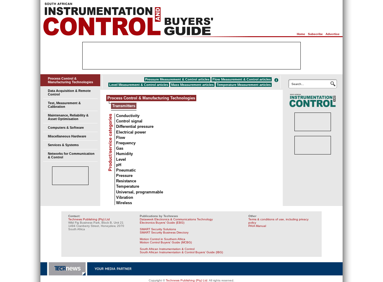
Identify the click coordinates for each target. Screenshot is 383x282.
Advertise (333, 34)
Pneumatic (126, 170)
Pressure (124, 175)
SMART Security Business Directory (164, 232)
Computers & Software (66, 127)
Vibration (124, 197)
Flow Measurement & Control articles (241, 79)
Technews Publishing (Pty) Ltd (89, 219)
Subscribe (315, 34)
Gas (119, 148)
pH (118, 165)
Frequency (126, 143)
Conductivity (127, 115)
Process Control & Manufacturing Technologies (70, 80)
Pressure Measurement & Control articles (177, 79)
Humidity (124, 153)
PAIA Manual (257, 226)
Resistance (126, 181)
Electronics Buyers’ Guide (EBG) (162, 222)
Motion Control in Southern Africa (162, 239)
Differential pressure (134, 126)
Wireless (124, 203)
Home (301, 34)
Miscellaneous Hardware (67, 136)
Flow (120, 137)
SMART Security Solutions (158, 229)
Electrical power (131, 132)
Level (121, 159)
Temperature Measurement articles (244, 85)
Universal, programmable (139, 192)
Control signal (129, 121)
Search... (297, 84)
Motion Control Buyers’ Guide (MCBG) (166, 242)
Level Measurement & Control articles (138, 85)
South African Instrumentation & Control (167, 249)
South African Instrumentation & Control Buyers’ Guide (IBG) (181, 252)
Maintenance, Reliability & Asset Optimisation (68, 117)
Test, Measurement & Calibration (64, 104)
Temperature (127, 186)
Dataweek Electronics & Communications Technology (176, 219)
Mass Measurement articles (192, 85)
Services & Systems (63, 145)
